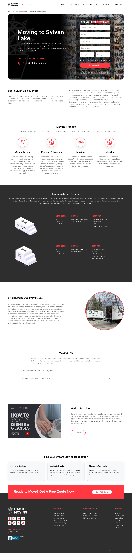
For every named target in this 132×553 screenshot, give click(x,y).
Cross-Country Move (90, 513)
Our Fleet (118, 520)
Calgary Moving (59, 513)
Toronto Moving (59, 518)
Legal (117, 527)
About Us (118, 513)
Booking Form (119, 516)
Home (63, 4)
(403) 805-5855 (13, 532)
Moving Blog (119, 518)
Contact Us (118, 4)
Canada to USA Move (90, 516)
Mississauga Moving (60, 520)
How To (117, 523)
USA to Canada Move (90, 518)
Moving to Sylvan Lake (39, 11)
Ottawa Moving (59, 525)
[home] (13, 5)
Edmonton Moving (59, 516)
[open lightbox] (34, 421)
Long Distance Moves (25, 11)
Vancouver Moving (60, 523)
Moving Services (13, 11)
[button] (74, 5)
